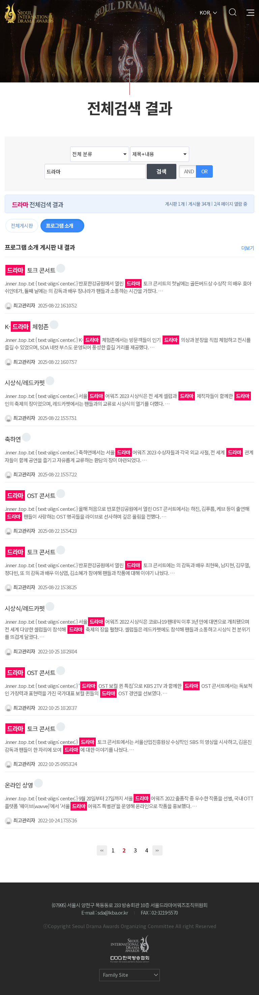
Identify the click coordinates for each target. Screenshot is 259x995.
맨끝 (157, 850)
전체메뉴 (250, 12)
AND (189, 171)
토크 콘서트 (31, 270)
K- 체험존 (27, 326)
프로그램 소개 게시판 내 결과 (40, 247)
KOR (205, 12)
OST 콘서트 (31, 495)
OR (204, 171)
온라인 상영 (19, 784)
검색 (232, 12)
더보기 (247, 247)
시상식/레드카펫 (25, 382)
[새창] (60, 268)
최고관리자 (23, 305)
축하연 (13, 438)
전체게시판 (22, 225)
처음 (102, 850)
